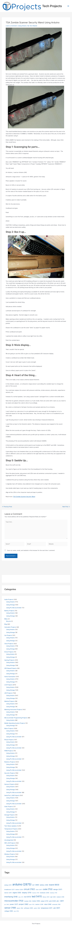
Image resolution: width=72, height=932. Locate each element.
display (26, 893)
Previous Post (7, 506)
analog (8, 885)
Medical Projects (9, 701)
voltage (8, 911)
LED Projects (8, 693)
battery (44, 885)
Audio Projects (8, 599)
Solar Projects (8, 806)
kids (20, 897)
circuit (29, 889)
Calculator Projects (10, 627)
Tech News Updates (10, 826)
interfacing (11, 897)
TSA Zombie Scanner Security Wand (24, 496)
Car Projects (8, 635)
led (37, 896)
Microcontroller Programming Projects (15, 718)
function (35, 892)
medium (60, 897)
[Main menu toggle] (68, 6)
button (19, 889)
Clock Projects (8, 643)
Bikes (6, 619)
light (53, 897)
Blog (5, 624)
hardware (44, 892)
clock (39, 889)
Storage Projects (9, 815)
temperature (46, 908)
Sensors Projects (9, 784)
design (57, 889)
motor (36, 901)
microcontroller (13, 901)
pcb (52, 901)
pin (6, 904)
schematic (56, 904)
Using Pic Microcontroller (13, 607)
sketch (20, 908)
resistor (39, 904)
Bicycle (8, 621)
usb (56, 908)
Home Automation (9, 676)
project (23, 904)
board (54, 885)
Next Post (66, 506)
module (27, 901)
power (14, 904)
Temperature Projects (11, 829)
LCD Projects (8, 685)
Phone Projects (9, 739)
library (46, 897)
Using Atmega (10, 605)
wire (16, 911)
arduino (22, 884)
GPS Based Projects (10, 668)
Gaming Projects (9, 660)
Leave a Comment (11, 26)
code (47, 889)
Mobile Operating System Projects (14, 723)
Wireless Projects (9, 854)
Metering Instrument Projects (13, 709)
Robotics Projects (9, 762)
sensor (10, 908)
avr (35, 885)
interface (53, 892)
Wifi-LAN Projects (9, 843)
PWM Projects (8, 750)
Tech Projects (52, 6)
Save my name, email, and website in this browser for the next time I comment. (31, 550)
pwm (31, 904)
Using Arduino (22, 26)
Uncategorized (8, 840)
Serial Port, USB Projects (11, 795)
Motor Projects (8, 728)
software (28, 908)
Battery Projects (9, 610)
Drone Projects (8, 652)
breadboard (9, 889)
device (8, 892)
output (44, 901)
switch (37, 908)
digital (17, 893)
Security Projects (9, 773)
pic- (60, 901)
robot (47, 904)
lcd (27, 897)
